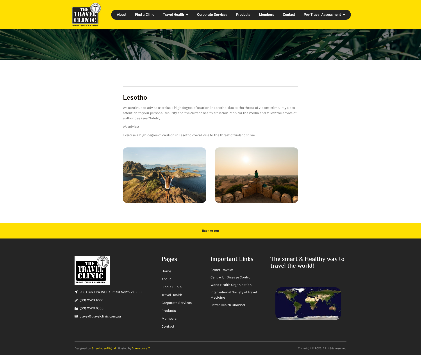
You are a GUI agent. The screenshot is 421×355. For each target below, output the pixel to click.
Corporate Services (212, 15)
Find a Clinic (144, 15)
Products (243, 15)
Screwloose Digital (103, 348)
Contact (289, 15)
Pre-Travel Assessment (322, 15)
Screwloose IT (141, 348)
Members (266, 15)
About (121, 15)
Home (166, 271)
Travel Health (173, 15)
